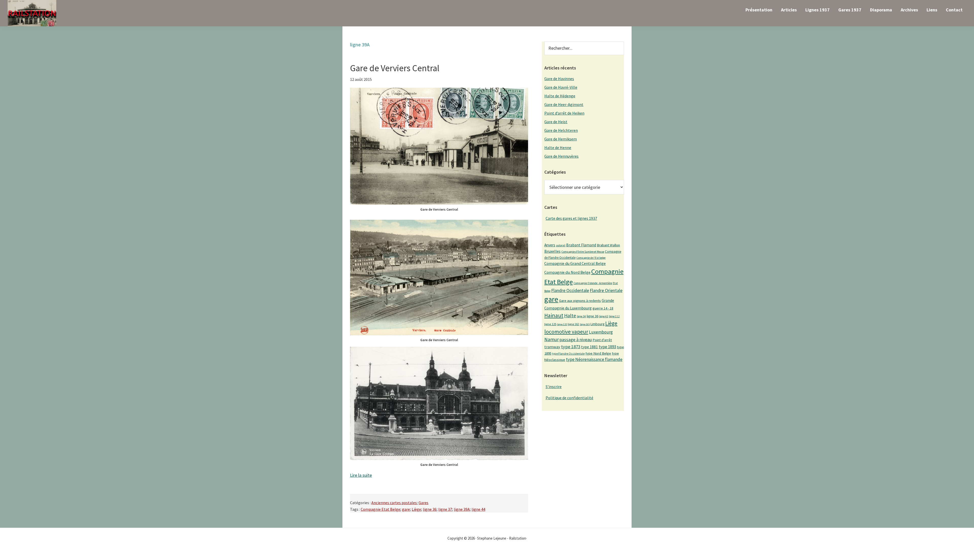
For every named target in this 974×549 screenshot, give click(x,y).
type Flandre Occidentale (568, 353)
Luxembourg (601, 332)
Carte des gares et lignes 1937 (571, 218)
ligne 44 (478, 509)
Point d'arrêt (602, 340)
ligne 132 (562, 324)
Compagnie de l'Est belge (590, 258)
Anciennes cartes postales (394, 502)
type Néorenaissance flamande (594, 359)
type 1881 (589, 346)
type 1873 (570, 347)
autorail (560, 245)
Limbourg (597, 324)
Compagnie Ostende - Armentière (592, 283)
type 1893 (607, 347)
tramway (552, 346)
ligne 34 (581, 316)
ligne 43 (603, 316)
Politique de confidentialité (569, 397)
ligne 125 (550, 324)
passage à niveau (576, 339)
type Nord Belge (598, 353)
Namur (551, 339)
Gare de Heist (555, 121)
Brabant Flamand (581, 245)
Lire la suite (361, 475)
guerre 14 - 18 (603, 308)
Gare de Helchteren (561, 130)
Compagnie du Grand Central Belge (575, 263)
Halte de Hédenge (559, 95)
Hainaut (553, 315)
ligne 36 (430, 509)
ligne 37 (445, 509)
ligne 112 (614, 316)
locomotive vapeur (566, 331)
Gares (423, 502)
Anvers (549, 245)
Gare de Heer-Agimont (563, 104)
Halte (570, 315)
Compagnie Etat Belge (380, 509)
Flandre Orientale (606, 290)
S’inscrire (554, 386)
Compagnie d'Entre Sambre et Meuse (582, 251)
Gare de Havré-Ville (560, 87)
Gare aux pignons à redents (580, 300)
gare (406, 509)
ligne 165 (585, 324)
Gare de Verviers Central (394, 68)
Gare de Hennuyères (561, 156)
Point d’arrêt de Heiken (564, 113)
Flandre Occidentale (570, 290)
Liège (416, 509)
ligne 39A (462, 509)
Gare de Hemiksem (560, 138)
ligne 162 (573, 324)
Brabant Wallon (608, 245)
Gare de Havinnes (559, 78)
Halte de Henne (557, 147)
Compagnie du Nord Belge (567, 272)
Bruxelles (552, 251)
